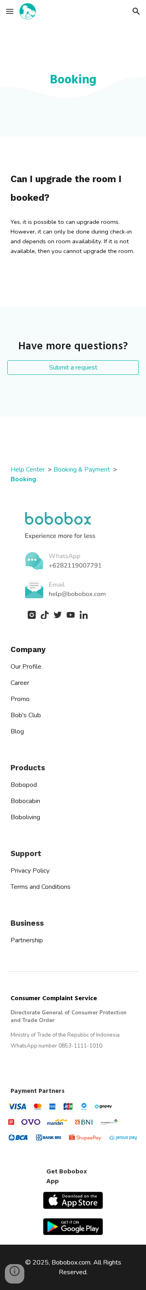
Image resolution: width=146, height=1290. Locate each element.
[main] (73, 80)
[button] (9, 11)
